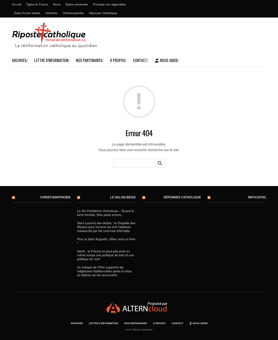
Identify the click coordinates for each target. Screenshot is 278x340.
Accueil (16, 4)
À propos (117, 60)
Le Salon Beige (123, 197)
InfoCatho (51, 13)
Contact (140, 60)
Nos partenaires (89, 60)
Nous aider (168, 60)
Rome (56, 4)
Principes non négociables (109, 4)
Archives (19, 60)
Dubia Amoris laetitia (27, 13)
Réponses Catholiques (103, 13)
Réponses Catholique (182, 197)
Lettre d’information (51, 60)
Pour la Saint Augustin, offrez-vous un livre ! (106, 241)
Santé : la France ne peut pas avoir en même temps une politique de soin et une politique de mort (105, 255)
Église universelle (77, 4)
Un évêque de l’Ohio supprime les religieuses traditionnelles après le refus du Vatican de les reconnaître (104, 271)
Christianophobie (73, 13)
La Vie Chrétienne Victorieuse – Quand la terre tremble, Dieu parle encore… (105, 213)
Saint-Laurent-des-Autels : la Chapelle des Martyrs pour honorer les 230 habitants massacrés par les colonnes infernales (106, 227)
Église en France (37, 4)
